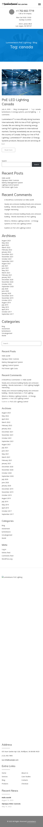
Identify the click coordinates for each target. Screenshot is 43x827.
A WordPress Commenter (13, 200)
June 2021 (5, 268)
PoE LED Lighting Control (22, 224)
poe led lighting (30, 112)
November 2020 (7, 282)
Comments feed (7, 556)
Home (4, 773)
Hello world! (6, 178)
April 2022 (5, 245)
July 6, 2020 (6, 109)
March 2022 (6, 247)
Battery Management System (12, 183)
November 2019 (7, 298)
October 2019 (7, 300)
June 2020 (5, 291)
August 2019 (6, 303)
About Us (25, 773)
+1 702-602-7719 (25, 10)
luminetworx (6, 112)
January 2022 (6, 252)
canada (38, 109)
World (4, 336)
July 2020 (5, 289)
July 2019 (5, 305)
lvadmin (7, 228)
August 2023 (6, 241)
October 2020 (7, 284)
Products (5, 784)
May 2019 (5, 307)
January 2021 (6, 277)
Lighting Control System (10, 185)
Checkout (25, 784)
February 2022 (7, 250)
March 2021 (6, 273)
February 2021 (7, 275)
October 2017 (7, 312)
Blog (3, 780)
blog (15, 109)
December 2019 (7, 296)
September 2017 (8, 314)
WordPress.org (7, 559)
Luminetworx (31, 821)
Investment (6, 329)
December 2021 (7, 254)
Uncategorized (23, 109)
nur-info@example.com (10, 760)
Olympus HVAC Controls (10, 180)
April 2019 (5, 309)
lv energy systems (17, 112)
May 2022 (5, 243)
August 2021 (6, 263)
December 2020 (7, 280)
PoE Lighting (31, 217)
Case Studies (26, 777)
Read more (8, 150)
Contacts (25, 780)
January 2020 (6, 293)
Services (5, 777)
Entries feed (6, 553)
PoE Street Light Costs (10, 187)
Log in (4, 549)
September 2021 (8, 261)
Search (4, 161)
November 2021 (7, 257)
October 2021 (7, 259)
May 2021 (5, 270)
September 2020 (8, 286)
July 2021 (5, 266)
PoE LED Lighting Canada (15, 102)
